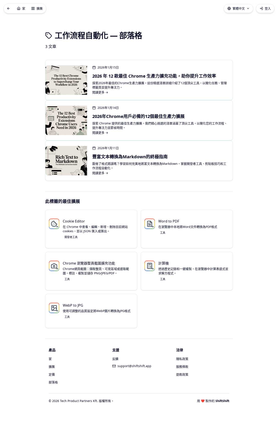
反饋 (115, 359)
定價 (52, 374)
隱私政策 (182, 359)
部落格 (53, 382)
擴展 (52, 367)
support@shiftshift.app (134, 366)
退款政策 (182, 374)
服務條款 (182, 367)
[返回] (8, 8)
